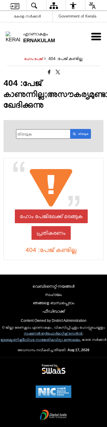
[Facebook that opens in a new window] (49, 72)
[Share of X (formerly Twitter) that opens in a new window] (58, 72)
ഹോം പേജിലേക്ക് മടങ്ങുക (51, 216)
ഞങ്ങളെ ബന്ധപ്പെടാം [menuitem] (53, 302)
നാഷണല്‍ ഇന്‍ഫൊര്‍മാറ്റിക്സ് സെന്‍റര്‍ (53, 333)
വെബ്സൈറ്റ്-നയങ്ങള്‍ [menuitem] (54, 286)
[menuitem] (14, 5)
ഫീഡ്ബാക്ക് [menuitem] (54, 311)
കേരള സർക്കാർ (27, 16)
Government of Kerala (77, 16)
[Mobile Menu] (96, 36)
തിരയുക (83, 133)
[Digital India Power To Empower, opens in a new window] (53, 415)
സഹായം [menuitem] (53, 294)
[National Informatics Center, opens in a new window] (53, 392)
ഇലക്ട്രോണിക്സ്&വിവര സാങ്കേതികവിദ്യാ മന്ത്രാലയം (40, 340)
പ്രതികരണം (51, 233)
